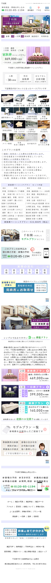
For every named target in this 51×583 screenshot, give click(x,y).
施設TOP (10, 547)
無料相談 (19, 547)
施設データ (39, 502)
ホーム (9, 502)
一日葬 (22, 516)
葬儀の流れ (40, 506)
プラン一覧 (37, 511)
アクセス (10, 506)
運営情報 (7, 551)
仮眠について (28, 506)
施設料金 (29, 502)
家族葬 (14, 516)
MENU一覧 (40, 547)
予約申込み (29, 547)
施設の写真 (19, 502)
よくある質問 (15, 511)
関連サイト (17, 551)
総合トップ (43, 551)
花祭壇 (36, 516)
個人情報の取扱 (30, 551)
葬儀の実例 (26, 511)
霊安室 (18, 506)
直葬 (29, 516)
